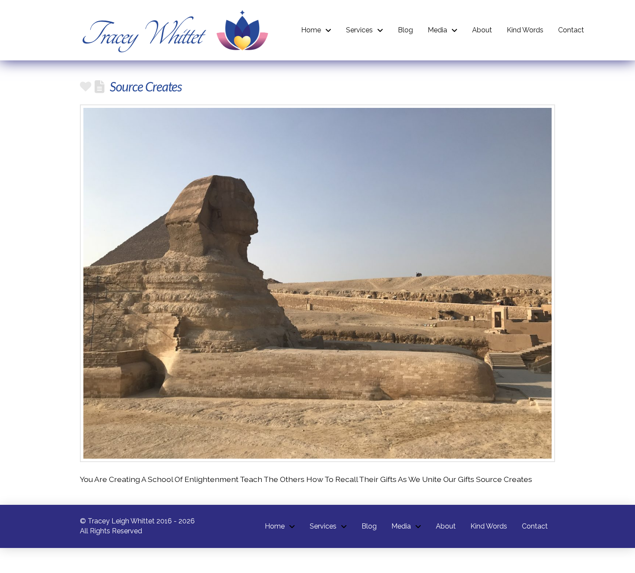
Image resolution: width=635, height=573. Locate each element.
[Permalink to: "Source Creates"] (317, 283)
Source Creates (146, 86)
